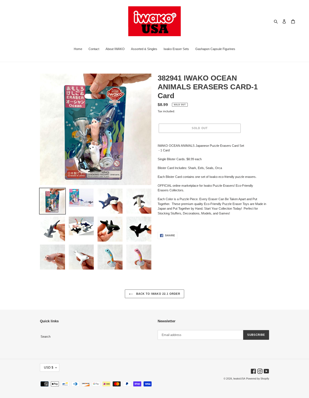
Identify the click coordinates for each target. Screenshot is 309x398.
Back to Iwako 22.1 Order (157, 293)
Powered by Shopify (257, 378)
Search (45, 336)
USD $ (48, 367)
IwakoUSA (239, 378)
